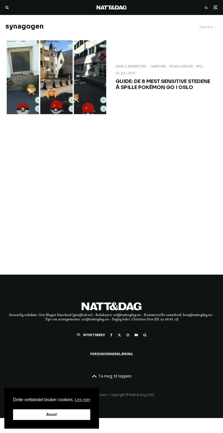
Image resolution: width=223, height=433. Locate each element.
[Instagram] (128, 335)
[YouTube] (136, 335)
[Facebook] (111, 335)
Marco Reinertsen (131, 66)
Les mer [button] (82, 399)
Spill (199, 66)
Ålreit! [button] (51, 414)
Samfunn (158, 66)
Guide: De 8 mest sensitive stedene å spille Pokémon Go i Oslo (163, 84)
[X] (119, 335)
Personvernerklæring (111, 354)
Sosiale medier (181, 66)
